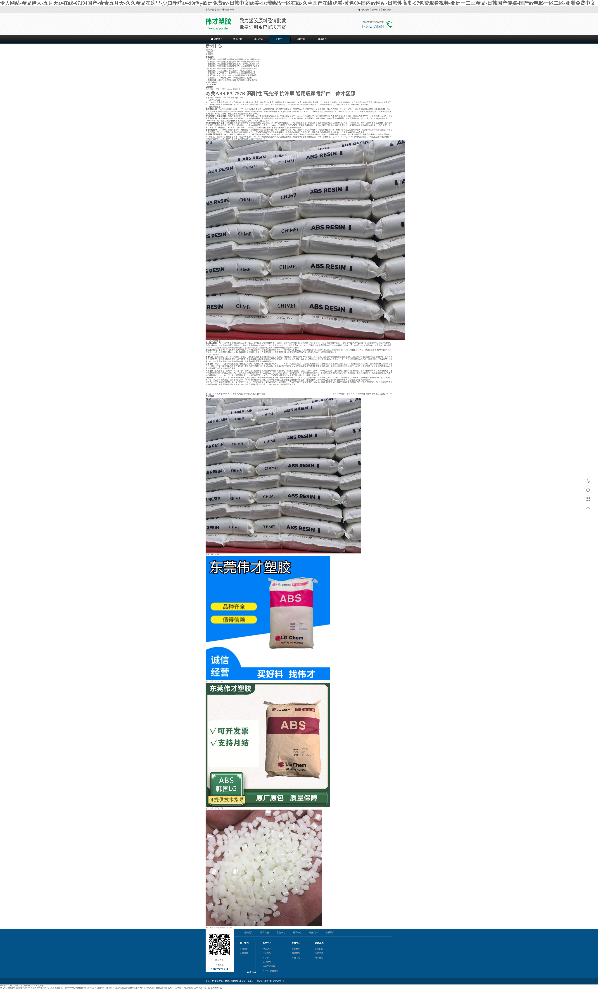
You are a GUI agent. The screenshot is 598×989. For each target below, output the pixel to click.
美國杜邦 (319, 949)
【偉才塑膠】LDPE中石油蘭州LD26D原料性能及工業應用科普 (231, 80)
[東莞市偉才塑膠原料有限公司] (246, 24)
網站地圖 (365, 9)
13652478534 (588, 481)
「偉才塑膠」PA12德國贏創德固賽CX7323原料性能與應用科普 (231, 68)
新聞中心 (279, 39)
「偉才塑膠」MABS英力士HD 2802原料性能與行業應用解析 (230, 73)
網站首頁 (218, 39)
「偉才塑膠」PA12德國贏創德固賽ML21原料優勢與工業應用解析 (232, 64)
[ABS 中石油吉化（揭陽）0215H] (264, 926)
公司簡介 (244, 949)
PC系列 (266, 957)
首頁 (217, 89)
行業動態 (209, 52)
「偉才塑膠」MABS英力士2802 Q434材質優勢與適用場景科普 (231, 75)
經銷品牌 (301, 39)
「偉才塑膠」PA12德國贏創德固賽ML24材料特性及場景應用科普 (232, 62)
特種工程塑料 (269, 966)
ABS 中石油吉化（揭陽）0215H (219, 927)
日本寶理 (319, 957)
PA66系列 (267, 949)
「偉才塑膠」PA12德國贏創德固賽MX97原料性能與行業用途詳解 (233, 59)
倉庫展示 (244, 953)
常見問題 (209, 54)
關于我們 (237, 39)
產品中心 (258, 39)
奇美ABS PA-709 (212, 554)
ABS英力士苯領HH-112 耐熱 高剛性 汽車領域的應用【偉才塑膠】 (240, 394)
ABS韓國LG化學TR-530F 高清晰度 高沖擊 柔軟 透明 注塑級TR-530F (364, 394)
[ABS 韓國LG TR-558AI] (268, 680)
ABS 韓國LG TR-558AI (215, 681)
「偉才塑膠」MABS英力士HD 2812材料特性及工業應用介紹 (230, 71)
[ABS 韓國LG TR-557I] (268, 806)
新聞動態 (209, 50)
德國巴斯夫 (320, 953)
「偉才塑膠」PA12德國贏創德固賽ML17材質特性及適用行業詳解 (232, 66)
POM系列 (267, 953)
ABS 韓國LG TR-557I (214, 808)
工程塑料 (267, 962)
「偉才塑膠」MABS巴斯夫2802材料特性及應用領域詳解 (229, 78)
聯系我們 (376, 9)
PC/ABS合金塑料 (270, 971)
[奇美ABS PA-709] (283, 553)
